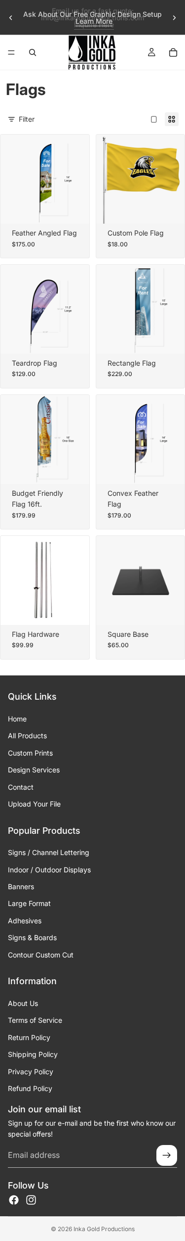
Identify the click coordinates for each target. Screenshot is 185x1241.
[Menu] (11, 52)
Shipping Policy (33, 1054)
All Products (27, 736)
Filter (27, 119)
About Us (23, 1003)
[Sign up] (166, 1155)
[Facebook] (14, 1200)
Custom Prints (30, 753)
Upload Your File (34, 804)
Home (17, 719)
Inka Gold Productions (104, 1229)
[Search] (32, 52)
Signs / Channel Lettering (48, 852)
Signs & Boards (32, 937)
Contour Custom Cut (41, 955)
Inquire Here (94, 24)
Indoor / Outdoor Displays (49, 869)
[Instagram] (31, 1200)
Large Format (29, 904)
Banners (21, 886)
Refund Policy (30, 1088)
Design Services (34, 769)
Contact (21, 787)
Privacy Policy (30, 1071)
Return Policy (29, 1037)
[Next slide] (174, 18)
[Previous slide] (11, 18)
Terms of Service (35, 1020)
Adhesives (24, 920)
